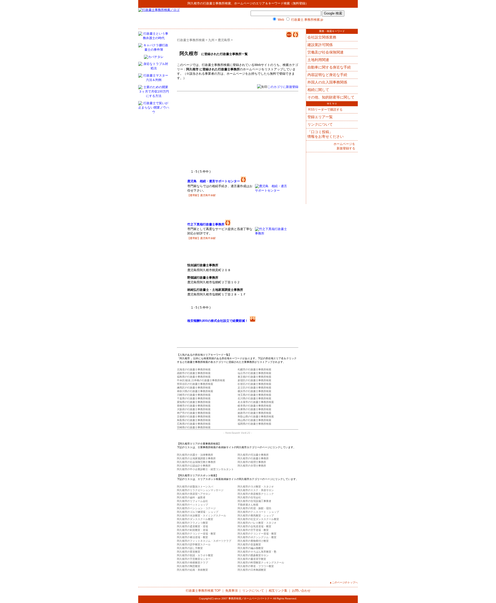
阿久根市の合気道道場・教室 (254, 526)
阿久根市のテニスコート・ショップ (258, 511)
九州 (211, 40)
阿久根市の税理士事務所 (252, 462)
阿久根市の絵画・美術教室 (192, 569)
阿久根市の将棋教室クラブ (192, 562)
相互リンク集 (278, 590)
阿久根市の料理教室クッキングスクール (261, 562)
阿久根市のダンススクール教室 (195, 519)
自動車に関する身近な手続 (329, 67)
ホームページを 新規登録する (344, 146)
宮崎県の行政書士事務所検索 (194, 427)
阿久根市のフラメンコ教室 (192, 522)
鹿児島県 (224, 40)
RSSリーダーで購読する (325, 109)
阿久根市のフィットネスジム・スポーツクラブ (204, 540)
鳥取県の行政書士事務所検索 (194, 420)
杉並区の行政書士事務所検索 (254, 384)
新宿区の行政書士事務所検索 (254, 380)
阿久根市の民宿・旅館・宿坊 (254, 508)
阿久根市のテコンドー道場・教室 (196, 533)
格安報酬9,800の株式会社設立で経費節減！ (217, 321)
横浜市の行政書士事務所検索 (254, 391)
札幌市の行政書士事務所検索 (254, 369)
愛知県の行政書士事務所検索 (194, 402)
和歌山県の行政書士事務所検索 (256, 416)
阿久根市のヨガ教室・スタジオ (256, 486)
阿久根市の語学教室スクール (194, 544)
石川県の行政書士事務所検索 (254, 398)
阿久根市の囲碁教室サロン (253, 555)
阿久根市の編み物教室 (251, 548)
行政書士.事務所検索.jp (307, 19)
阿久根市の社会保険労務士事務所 (196, 462)
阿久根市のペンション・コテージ (196, 508)
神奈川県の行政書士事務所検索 (195, 391)
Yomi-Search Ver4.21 (237, 432)
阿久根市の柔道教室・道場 (192, 526)
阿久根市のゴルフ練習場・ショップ (197, 511)
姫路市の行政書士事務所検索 (254, 412)
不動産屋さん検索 (248, 504)
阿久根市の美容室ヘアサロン (194, 493)
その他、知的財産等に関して (330, 97)
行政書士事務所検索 (217, 3)
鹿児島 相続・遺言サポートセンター (213, 181)
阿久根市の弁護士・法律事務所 (195, 454)
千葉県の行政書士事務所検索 (194, 398)
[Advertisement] (230, 131)
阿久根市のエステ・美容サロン (256, 490)
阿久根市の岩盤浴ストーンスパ (195, 486)
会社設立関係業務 (321, 37)
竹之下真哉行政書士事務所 (205, 224)
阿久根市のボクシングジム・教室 (257, 537)
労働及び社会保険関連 (325, 52)
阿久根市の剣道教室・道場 (192, 530)
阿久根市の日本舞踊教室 (252, 569)
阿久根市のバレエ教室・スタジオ (257, 522)
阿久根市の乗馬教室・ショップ (256, 515)
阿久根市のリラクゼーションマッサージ (200, 490)
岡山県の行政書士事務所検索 (254, 420)
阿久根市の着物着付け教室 (253, 540)
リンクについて (320, 124)
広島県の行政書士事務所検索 (194, 423)
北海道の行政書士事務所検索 (194, 369)
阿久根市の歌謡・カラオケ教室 (195, 555)
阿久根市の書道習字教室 (252, 559)
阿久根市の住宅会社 (249, 497)
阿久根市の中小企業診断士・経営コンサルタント (205, 469)
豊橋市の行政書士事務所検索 (194, 405)
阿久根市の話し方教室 (190, 548)
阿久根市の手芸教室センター (194, 559)
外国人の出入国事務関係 (327, 82)
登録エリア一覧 (320, 117)
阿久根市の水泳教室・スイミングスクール (201, 515)
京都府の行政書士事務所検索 (194, 416)
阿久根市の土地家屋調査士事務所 (196, 458)
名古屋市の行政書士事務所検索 (256, 402)
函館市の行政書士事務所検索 (194, 373)
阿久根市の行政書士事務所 (253, 458)
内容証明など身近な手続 (327, 75)
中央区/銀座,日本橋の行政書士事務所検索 (201, 380)
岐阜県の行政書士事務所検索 (254, 405)
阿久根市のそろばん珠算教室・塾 (257, 551)
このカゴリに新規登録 (282, 87)
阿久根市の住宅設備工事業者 (254, 501)
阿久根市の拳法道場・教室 (192, 537)
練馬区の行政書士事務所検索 (194, 387)
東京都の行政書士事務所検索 (254, 376)
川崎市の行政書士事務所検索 (194, 394)
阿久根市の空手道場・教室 (253, 530)
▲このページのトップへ (343, 582)
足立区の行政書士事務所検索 (254, 387)
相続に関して (318, 90)
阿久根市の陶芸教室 (188, 566)
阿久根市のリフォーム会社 (192, 501)
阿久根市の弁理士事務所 (252, 465)
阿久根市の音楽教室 (249, 544)
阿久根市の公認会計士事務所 (194, 465)
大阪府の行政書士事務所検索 (194, 409)
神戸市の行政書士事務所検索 (194, 412)
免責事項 (231, 590)
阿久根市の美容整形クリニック (256, 493)
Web (281, 19)
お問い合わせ (301, 590)
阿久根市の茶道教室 (188, 551)
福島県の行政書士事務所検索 (194, 376)
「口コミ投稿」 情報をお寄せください (325, 134)
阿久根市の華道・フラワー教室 (256, 566)
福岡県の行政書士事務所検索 (254, 423)
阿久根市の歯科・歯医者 (191, 497)
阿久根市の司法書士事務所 (253, 454)
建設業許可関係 (320, 45)
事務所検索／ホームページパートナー (250, 598)
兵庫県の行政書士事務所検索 (254, 409)
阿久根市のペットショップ (192, 504)
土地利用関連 (318, 60)
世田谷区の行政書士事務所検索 (195, 384)
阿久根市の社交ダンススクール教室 (258, 519)
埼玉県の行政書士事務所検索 (254, 394)
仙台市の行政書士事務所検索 (254, 373)
